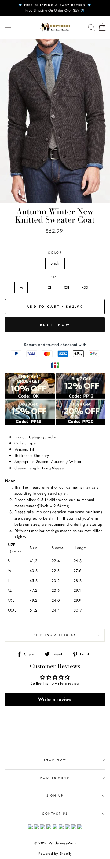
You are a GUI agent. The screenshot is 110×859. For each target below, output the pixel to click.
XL (50, 287)
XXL (67, 287)
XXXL (86, 287)
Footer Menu (55, 778)
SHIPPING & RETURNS (55, 635)
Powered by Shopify (55, 853)
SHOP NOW (55, 760)
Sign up (54, 796)
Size (55, 277)
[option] (55, 8)
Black (55, 263)
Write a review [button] (55, 699)
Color (55, 253)
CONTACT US (55, 814)
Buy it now (55, 324)
